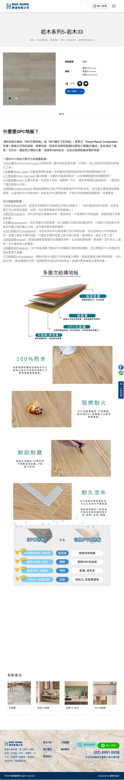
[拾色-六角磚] (47, 702)
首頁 (32, 40)
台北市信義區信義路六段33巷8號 (102, 757)
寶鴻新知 (47, 756)
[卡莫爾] (19, 702)
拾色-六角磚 (43, 708)
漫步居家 (54, 40)
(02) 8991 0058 (106, 752)
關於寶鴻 (47, 749)
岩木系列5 (71, 40)
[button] (114, 6)
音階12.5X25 (72, 708)
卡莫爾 (12, 708)
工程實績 (65, 742)
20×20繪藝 (100, 708)
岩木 (63, 40)
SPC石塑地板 (42, 40)
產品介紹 (47, 742)
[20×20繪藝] (104, 702)
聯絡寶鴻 (65, 749)
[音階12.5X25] (76, 702)
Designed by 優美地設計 (108, 776)
